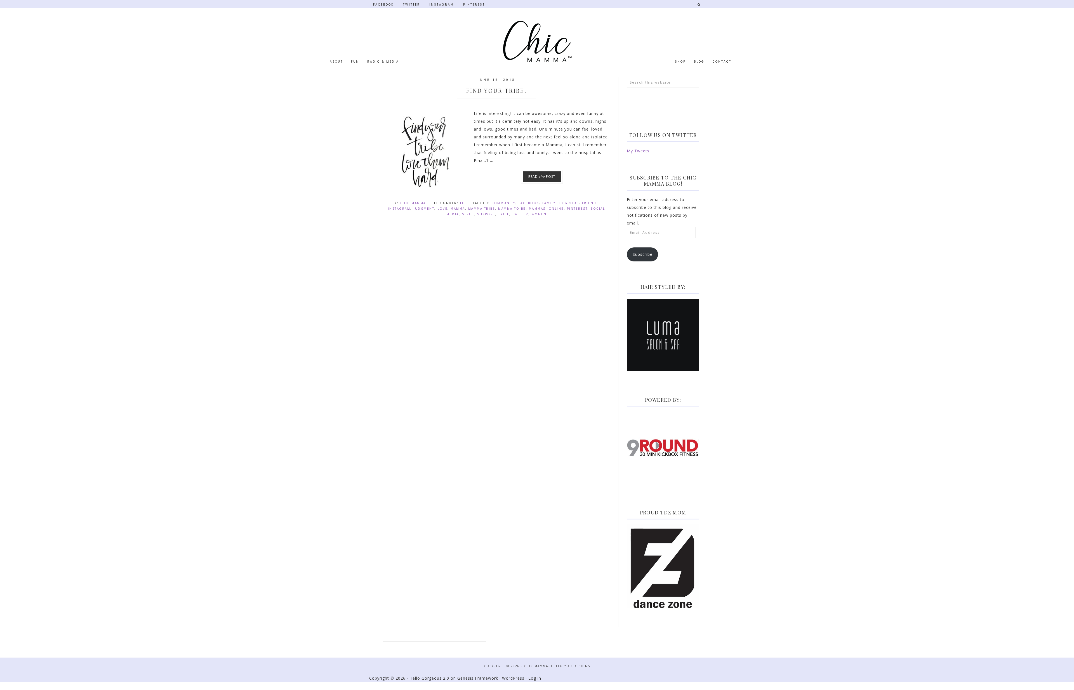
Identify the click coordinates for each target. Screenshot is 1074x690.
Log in (534, 678)
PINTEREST (474, 4)
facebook (529, 203)
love (442, 209)
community (503, 203)
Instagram (399, 209)
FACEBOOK (383, 4)
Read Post (541, 176)
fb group (569, 203)
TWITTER (411, 4)
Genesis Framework (477, 678)
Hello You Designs (570, 666)
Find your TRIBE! (496, 90)
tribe (504, 214)
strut (468, 214)
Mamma (458, 209)
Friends (590, 203)
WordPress (513, 678)
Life (464, 203)
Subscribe (643, 254)
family (549, 203)
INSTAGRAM (441, 4)
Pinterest (577, 209)
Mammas (537, 209)
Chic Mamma (537, 41)
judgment (423, 209)
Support (486, 214)
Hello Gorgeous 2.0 (429, 678)
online (556, 209)
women (539, 214)
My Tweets (638, 150)
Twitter (520, 214)
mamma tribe (481, 209)
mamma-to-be (512, 209)
